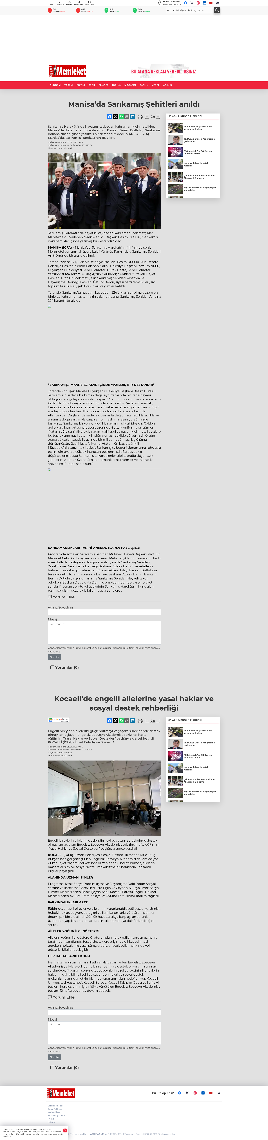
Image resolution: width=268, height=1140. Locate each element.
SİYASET (103, 85)
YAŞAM (68, 85)
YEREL (156, 85)
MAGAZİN (130, 85)
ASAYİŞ (167, 85)
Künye (51, 1119)
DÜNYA (116, 85)
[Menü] (52, 2)
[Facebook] (185, 3)
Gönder (54, 657)
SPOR (92, 85)
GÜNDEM (55, 85)
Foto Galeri (78, 5)
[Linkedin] (204, 3)
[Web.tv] (217, 3)
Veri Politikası (54, 1112)
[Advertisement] (134, 38)
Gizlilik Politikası (55, 1106)
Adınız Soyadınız (60, 607)
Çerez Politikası (55, 1109)
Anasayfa (60, 5)
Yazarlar (69, 5)
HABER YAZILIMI (97, 1134)
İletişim (51, 1122)
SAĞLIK (144, 85)
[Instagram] (198, 3)
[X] (192, 3)
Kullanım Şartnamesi (57, 1115)
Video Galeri (89, 5)
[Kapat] (65, 1130)
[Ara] (217, 10)
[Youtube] (211, 3)
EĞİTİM (80, 85)
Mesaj (52, 619)
